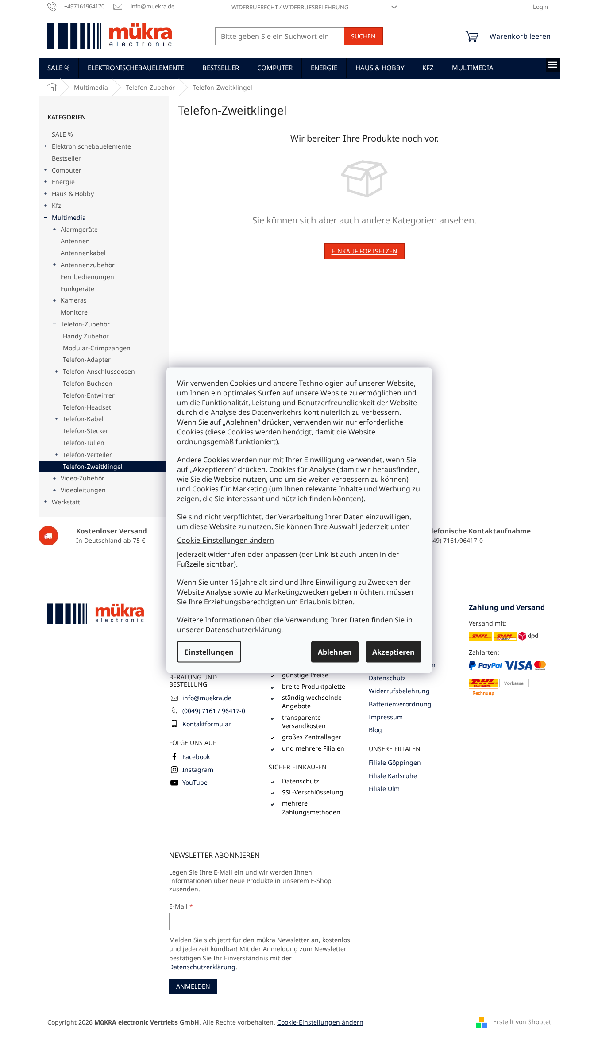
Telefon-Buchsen (87, 383)
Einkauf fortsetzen (364, 251)
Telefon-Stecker (85, 430)
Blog (375, 729)
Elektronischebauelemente (91, 146)
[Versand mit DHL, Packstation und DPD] (503, 636)
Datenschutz (387, 678)
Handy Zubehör (86, 336)
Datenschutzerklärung (202, 967)
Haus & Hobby (73, 193)
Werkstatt (66, 502)
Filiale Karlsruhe (393, 775)
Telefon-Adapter (87, 359)
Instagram (197, 769)
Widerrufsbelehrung (399, 691)
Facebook (196, 756)
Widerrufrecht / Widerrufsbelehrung (289, 7)
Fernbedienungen (87, 276)
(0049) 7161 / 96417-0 (213, 710)
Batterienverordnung (400, 704)
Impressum (386, 717)
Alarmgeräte (79, 229)
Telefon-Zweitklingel (93, 466)
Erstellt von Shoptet (522, 1021)
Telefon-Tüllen (83, 442)
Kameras (74, 300)
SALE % (62, 134)
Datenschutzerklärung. (244, 629)
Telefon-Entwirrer (89, 395)
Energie (63, 181)
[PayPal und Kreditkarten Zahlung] (510, 678)
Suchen (363, 36)
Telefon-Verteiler (87, 454)
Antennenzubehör (88, 265)
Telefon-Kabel (83, 418)
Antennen (75, 241)
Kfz (56, 205)
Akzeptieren (393, 651)
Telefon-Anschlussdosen (99, 371)
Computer (66, 170)
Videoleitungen (83, 490)
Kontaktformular (206, 724)
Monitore (74, 312)
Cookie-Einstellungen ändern (225, 540)
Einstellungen (209, 651)
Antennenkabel (83, 253)
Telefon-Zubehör (85, 324)
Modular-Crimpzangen (97, 348)
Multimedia (69, 217)
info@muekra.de (206, 698)
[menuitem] (58, 68)
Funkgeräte (77, 288)
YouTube (195, 782)
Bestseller (66, 158)
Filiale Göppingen (395, 762)
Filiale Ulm (384, 788)
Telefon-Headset (87, 407)
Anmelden (193, 986)
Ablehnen (335, 651)
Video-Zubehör (82, 478)
